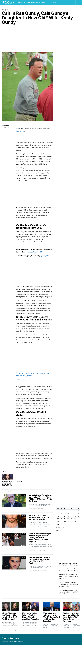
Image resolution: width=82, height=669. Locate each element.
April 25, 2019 (44, 256)
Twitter (18, 379)
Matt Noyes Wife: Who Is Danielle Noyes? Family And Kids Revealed (69, 570)
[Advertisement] (27, 41)
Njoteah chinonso (33, 508)
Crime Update (44, 2)
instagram (20, 131)
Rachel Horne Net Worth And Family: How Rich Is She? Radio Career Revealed (68, 584)
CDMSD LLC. (17, 641)
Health (33, 2)
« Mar (58, 530)
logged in (24, 484)
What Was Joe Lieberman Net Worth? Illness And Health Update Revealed (69, 576)
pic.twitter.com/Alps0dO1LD (32, 252)
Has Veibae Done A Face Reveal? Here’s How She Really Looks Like (7, 483)
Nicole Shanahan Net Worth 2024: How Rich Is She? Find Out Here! (69, 564)
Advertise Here (53, 2)
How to (38, 2)
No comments (6, 27)
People (20, 2)
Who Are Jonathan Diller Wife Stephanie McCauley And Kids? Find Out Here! (68, 592)
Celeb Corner (26, 2)
